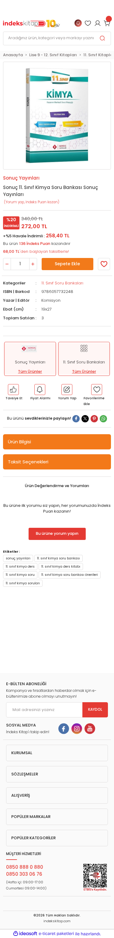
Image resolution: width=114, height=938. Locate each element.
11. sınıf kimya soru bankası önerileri (69, 574)
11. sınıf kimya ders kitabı (60, 566)
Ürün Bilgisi (19, 441)
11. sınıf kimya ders (20, 566)
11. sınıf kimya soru (20, 574)
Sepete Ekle (67, 264)
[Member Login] (88, 23)
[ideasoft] (25, 933)
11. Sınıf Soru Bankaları (62, 283)
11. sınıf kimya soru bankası (58, 558)
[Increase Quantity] (33, 264)
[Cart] (107, 23)
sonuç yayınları (18, 558)
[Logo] (31, 23)
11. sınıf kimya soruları (23, 583)
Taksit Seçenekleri (28, 462)
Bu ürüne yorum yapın (57, 533)
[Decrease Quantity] (7, 264)
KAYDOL (95, 709)
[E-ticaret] (56, 933)
